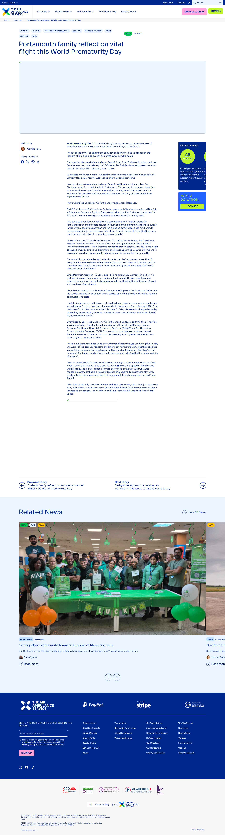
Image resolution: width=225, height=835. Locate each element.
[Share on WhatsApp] (33, 162)
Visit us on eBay (102, 804)
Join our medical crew (156, 728)
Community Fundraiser (157, 733)
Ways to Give (62, 11)
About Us (42, 11)
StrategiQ (200, 830)
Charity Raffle (89, 738)
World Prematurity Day (79, 143)
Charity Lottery (194, 11)
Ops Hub (182, 748)
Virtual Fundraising (123, 738)
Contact (181, 2)
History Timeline (153, 738)
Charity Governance (155, 753)
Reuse (85, 753)
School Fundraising (123, 733)
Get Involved (84, 11)
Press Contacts (185, 743)
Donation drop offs (91, 728)
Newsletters (184, 733)
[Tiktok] (32, 767)
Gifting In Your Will (91, 748)
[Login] (189, 2)
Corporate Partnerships (125, 728)
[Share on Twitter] (27, 162)
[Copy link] (38, 162)
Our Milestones (153, 743)
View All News (197, 512)
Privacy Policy (28, 744)
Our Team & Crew (154, 723)
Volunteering (120, 723)
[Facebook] (26, 767)
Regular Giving (89, 743)
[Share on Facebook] (22, 162)
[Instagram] (20, 767)
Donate (216, 11)
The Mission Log (107, 11)
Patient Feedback (186, 753)
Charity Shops (128, 11)
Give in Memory (90, 733)
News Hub (168, 2)
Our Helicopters (153, 748)
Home (6, 20)
